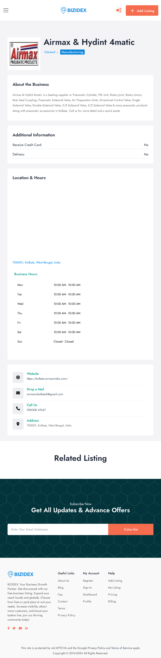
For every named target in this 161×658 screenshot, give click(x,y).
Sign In (87, 587)
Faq (60, 594)
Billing (112, 601)
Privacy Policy (66, 615)
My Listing (114, 587)
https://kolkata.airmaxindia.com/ (47, 379)
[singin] (118, 10)
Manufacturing (72, 52)
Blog (61, 587)
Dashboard (90, 594)
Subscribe (131, 529)
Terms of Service (121, 648)
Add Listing (146, 11)
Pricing (112, 594)
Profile (87, 601)
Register (88, 581)
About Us (63, 581)
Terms (61, 608)
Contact (62, 601)
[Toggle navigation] (6, 10)
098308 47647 (36, 410)
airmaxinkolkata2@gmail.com (45, 394)
